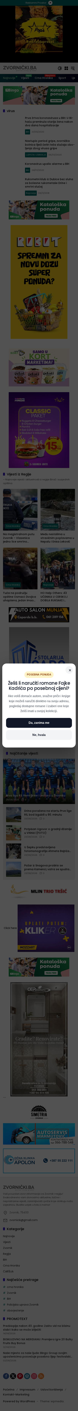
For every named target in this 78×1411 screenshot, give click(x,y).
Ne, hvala (39, 735)
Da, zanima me (39, 722)
